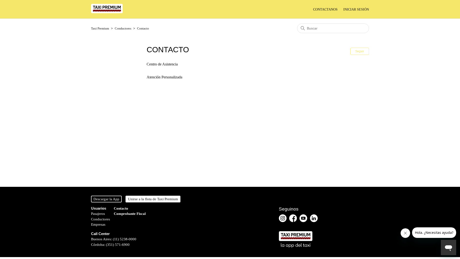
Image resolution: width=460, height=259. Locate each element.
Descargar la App (106, 199)
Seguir (359, 51)
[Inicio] (107, 12)
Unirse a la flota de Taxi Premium (153, 199)
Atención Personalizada (164, 77)
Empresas (98, 224)
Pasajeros (98, 214)
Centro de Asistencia (162, 64)
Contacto (143, 28)
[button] (356, 9)
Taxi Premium (100, 28)
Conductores (123, 28)
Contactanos (325, 9)
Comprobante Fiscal (130, 214)
